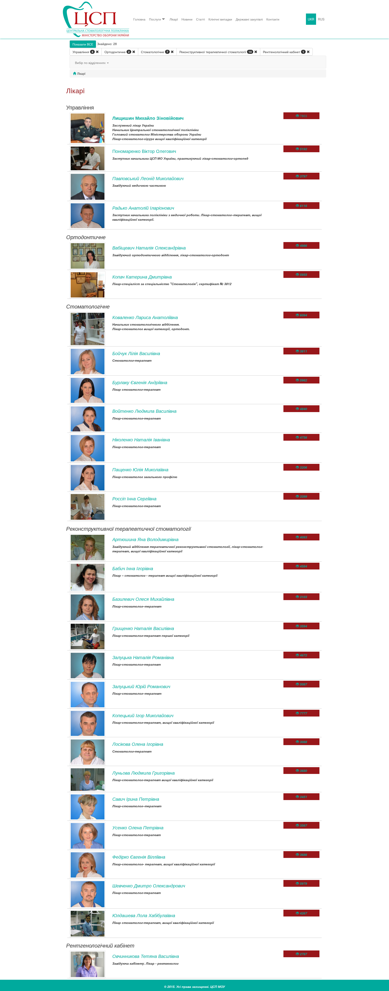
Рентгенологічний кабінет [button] (283, 52)
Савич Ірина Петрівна (135, 799)
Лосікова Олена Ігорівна (137, 744)
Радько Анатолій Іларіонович (143, 207)
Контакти (272, 19)
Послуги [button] (155, 19)
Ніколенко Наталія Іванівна (141, 439)
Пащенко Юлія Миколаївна (140, 469)
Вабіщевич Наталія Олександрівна (149, 247)
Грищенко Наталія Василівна (143, 628)
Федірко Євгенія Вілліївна (138, 856)
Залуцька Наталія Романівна (143, 657)
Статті (200, 19)
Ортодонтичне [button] (117, 52)
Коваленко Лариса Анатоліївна (145, 317)
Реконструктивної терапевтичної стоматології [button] (215, 52)
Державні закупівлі (249, 19)
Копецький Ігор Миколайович (142, 715)
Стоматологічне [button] (154, 52)
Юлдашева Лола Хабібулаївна (143, 915)
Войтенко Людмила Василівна (144, 411)
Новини (186, 19)
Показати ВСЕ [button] (82, 44)
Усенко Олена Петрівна (137, 827)
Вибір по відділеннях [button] (90, 62)
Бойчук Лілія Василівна (136, 353)
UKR (311, 19)
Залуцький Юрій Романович (141, 686)
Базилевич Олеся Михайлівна (143, 599)
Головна (139, 19)
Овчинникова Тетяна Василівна (145, 956)
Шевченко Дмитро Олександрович (148, 885)
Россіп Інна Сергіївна (134, 498)
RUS (321, 19)
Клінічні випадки (220, 19)
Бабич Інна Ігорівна (132, 568)
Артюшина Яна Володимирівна (145, 539)
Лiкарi (174, 19)
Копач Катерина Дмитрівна (142, 276)
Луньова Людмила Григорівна (143, 772)
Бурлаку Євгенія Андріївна (139, 382)
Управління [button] (82, 52)
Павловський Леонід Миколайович (147, 178)
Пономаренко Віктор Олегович (144, 151)
